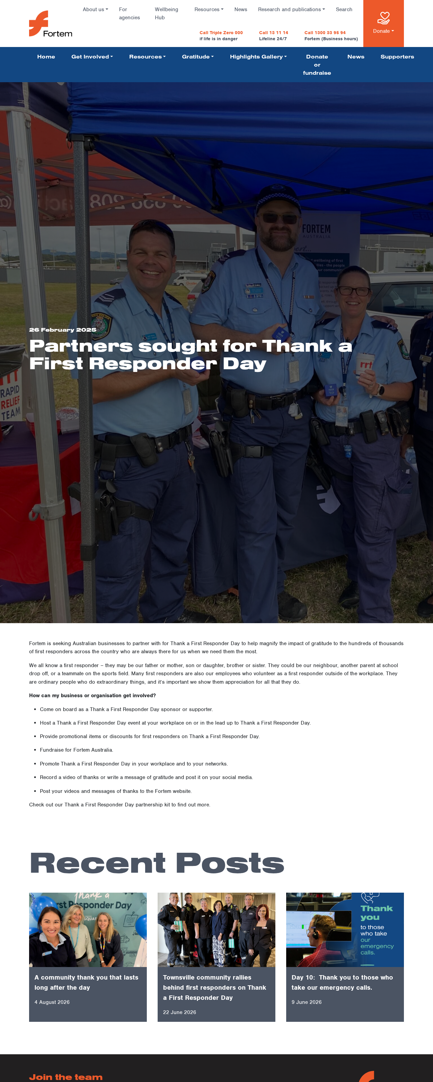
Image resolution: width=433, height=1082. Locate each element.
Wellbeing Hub (166, 13)
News (240, 9)
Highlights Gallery (256, 56)
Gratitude (196, 56)
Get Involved (90, 56)
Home (46, 56)
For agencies (129, 13)
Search (344, 9)
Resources (207, 9)
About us (93, 9)
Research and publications (289, 9)
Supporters (397, 56)
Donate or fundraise (317, 64)
